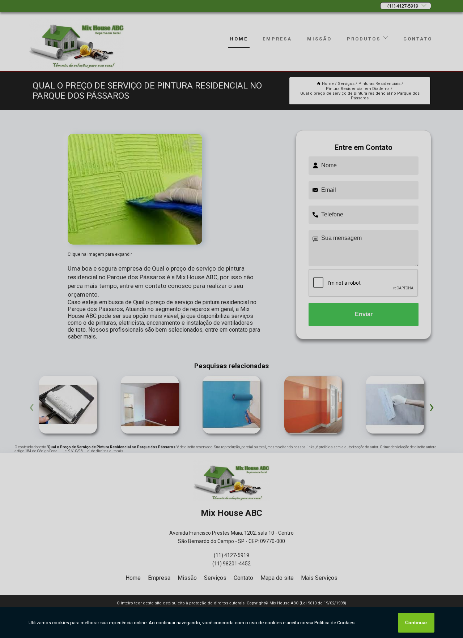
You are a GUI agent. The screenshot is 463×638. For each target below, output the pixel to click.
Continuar (416, 622)
